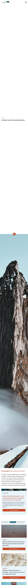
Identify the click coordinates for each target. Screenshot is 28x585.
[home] (5, 2)
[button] (25, 2)
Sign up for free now (14, 548)
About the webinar (14, 510)
